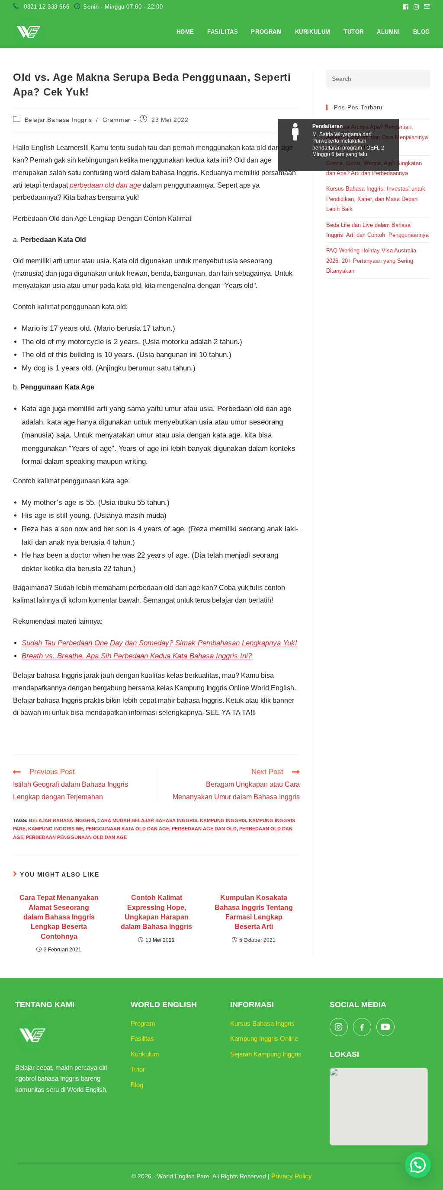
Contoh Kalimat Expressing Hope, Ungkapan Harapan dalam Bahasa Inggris (156, 912)
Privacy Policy (291, 1176)
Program (143, 1023)
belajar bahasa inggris (62, 820)
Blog (137, 1084)
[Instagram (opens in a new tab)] (416, 7)
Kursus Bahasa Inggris (262, 1023)
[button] (418, 1165)
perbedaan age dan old (204, 828)
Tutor (138, 1069)
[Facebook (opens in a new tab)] (406, 7)
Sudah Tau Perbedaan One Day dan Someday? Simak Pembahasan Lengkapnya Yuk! (159, 643)
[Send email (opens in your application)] (425, 7)
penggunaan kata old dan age (127, 828)
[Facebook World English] (362, 1027)
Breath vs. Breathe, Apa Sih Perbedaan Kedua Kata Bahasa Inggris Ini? (137, 656)
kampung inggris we (55, 828)
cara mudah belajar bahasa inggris (147, 820)
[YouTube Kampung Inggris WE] (385, 1027)
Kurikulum (145, 1054)
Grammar (117, 119)
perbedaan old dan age (106, 185)
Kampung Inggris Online (264, 1038)
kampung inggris (223, 820)
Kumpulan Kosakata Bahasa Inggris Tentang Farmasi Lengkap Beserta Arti (254, 912)
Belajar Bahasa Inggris (58, 119)
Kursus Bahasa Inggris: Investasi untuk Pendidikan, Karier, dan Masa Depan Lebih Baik (375, 198)
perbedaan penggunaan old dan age (76, 837)
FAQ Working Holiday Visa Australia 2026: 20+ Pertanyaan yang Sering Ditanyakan (371, 260)
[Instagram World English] (339, 1027)
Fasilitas (142, 1038)
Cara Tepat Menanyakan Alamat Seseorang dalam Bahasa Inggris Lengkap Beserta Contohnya (59, 917)
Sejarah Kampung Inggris (266, 1054)
